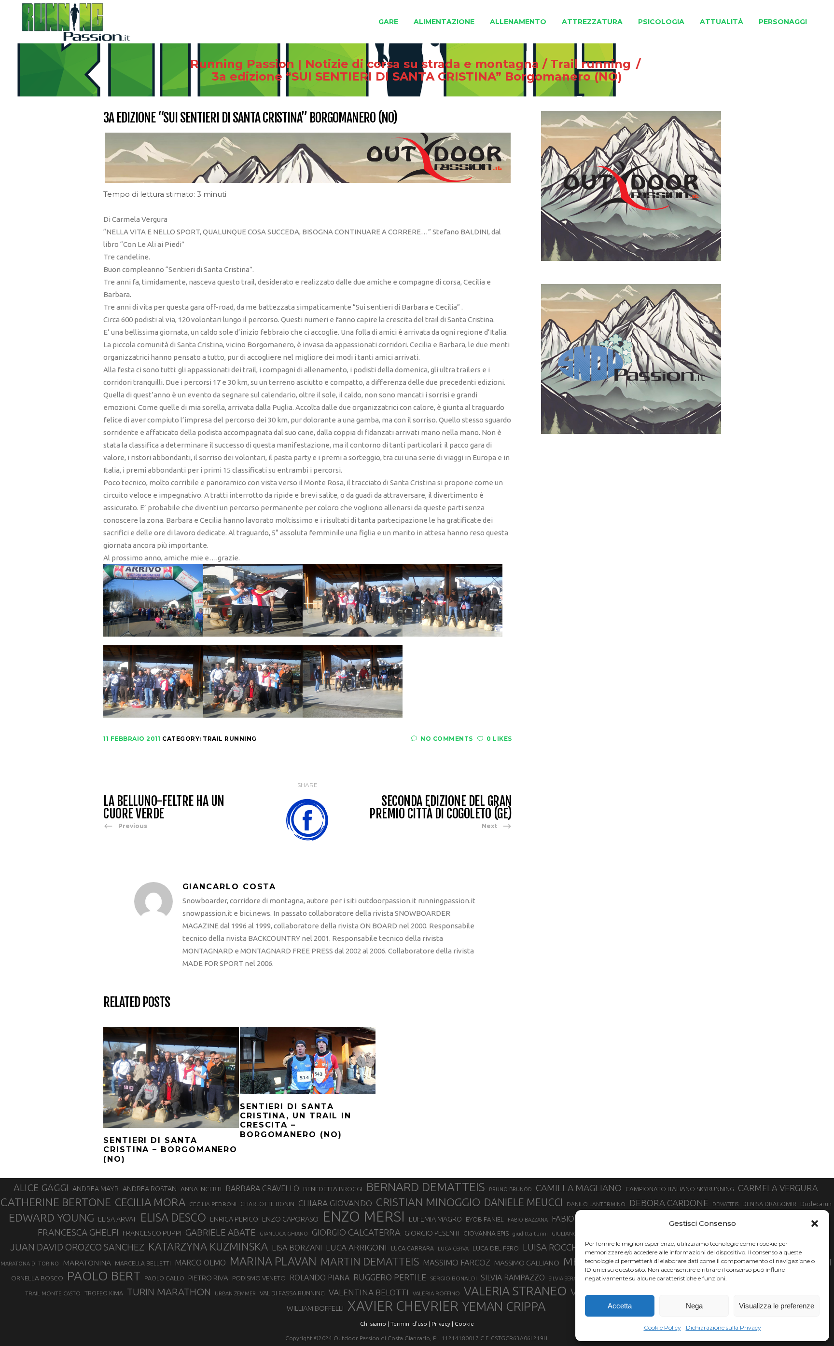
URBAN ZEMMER (235, 1293)
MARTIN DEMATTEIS (369, 1261)
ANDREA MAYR (95, 1189)
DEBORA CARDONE (669, 1202)
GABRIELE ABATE (220, 1232)
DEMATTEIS (725, 1204)
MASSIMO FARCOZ (456, 1262)
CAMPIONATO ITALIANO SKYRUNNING (680, 1189)
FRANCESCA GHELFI (78, 1232)
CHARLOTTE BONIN (267, 1203)
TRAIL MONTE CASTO (53, 1293)
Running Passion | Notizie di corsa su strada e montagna (364, 64)
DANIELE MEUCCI (523, 1202)
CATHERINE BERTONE (55, 1202)
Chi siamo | (374, 1323)
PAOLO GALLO (164, 1278)
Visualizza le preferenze (776, 1306)
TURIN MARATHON (169, 1291)
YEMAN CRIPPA (503, 1306)
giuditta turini (530, 1234)
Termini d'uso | (410, 1323)
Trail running (590, 64)
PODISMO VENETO (259, 1278)
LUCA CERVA (453, 1248)
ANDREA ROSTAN (150, 1188)
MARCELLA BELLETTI (143, 1263)
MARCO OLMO (200, 1262)
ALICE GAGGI (41, 1187)
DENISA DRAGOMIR (769, 1203)
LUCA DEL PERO (496, 1248)
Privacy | (442, 1323)
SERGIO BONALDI (453, 1278)
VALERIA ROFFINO (436, 1293)
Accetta (620, 1306)
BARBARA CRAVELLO (262, 1188)
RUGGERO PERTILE (389, 1277)
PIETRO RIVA (208, 1278)
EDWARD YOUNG (51, 1217)
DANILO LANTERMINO (596, 1204)
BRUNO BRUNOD (510, 1189)
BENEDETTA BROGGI (332, 1189)
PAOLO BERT (103, 1276)
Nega (694, 1306)
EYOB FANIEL (485, 1219)
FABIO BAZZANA (528, 1220)
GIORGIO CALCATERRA (356, 1232)
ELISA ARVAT (117, 1219)
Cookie (464, 1323)
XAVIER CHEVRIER (403, 1306)
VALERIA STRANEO (515, 1291)
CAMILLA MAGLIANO (579, 1188)
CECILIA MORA (150, 1202)
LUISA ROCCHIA (554, 1247)
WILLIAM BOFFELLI (315, 1308)
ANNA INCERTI (201, 1189)
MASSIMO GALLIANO (526, 1263)
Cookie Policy (662, 1327)
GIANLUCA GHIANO (284, 1234)
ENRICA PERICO (234, 1219)
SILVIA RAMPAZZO (513, 1277)
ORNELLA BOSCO (37, 1278)
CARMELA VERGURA (778, 1188)
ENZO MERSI (363, 1216)
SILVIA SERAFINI (567, 1278)
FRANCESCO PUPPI (152, 1233)
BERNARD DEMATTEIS (425, 1187)
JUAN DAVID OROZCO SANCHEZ (77, 1247)
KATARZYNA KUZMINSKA (208, 1246)
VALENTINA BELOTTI (369, 1292)
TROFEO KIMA (103, 1293)
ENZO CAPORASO (290, 1219)
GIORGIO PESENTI (431, 1233)
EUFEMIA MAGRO (435, 1219)
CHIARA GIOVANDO (335, 1203)
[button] (815, 1223)
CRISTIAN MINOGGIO (428, 1202)
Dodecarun (816, 1203)
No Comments (446, 738)
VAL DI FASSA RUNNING (292, 1293)
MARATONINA (87, 1262)
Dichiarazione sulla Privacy (723, 1327)
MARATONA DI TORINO (29, 1263)
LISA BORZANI (297, 1247)
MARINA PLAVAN (273, 1261)
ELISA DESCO (173, 1217)
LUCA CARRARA (412, 1248)
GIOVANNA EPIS (486, 1233)
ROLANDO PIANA (319, 1277)
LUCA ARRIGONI (356, 1247)
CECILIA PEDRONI (212, 1204)
